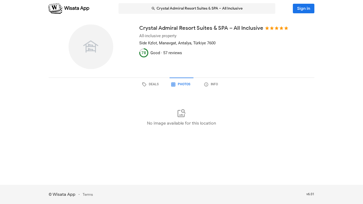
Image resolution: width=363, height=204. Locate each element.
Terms (88, 194)
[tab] (151, 84)
